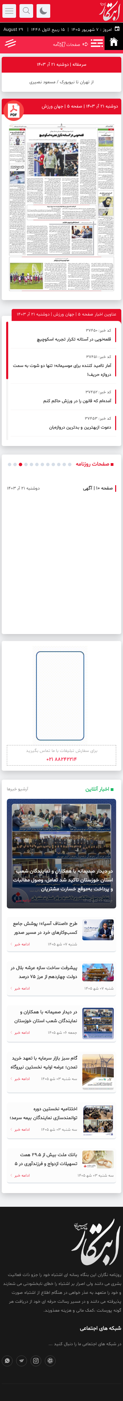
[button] (9, 464)
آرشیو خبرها (17, 789)
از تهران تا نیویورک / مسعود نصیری (61, 82)
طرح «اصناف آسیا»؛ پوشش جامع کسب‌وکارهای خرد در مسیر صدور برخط (45, 932)
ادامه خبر (22, 900)
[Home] (114, 43)
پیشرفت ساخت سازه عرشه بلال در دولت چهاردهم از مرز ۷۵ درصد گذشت (44, 977)
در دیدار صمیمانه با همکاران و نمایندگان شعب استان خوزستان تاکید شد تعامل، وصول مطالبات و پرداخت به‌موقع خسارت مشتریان (63, 880)
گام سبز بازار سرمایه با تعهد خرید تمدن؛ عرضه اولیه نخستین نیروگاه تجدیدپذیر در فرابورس (44, 1067)
